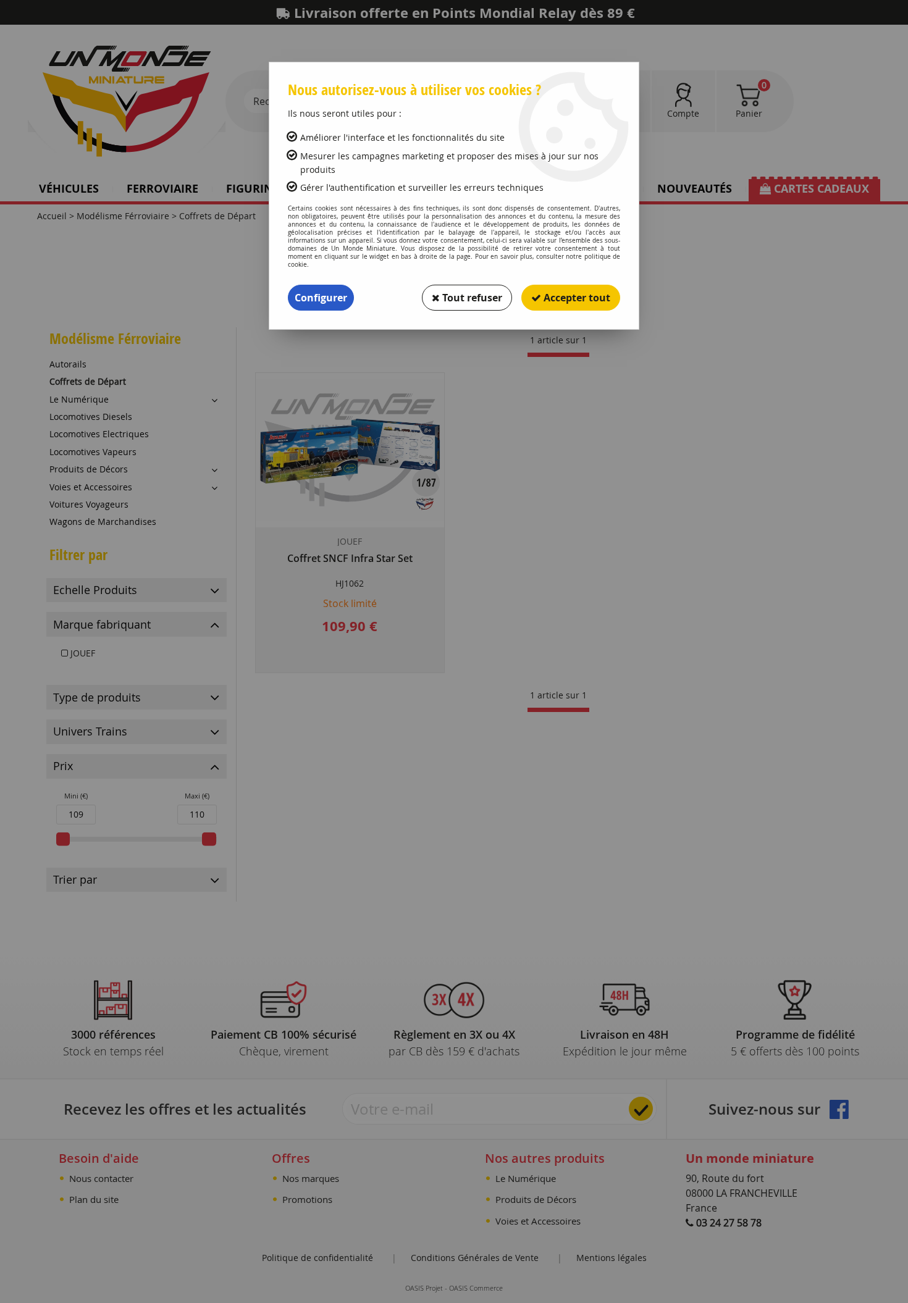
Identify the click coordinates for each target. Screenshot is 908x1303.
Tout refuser (471, 297)
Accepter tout (575, 297)
